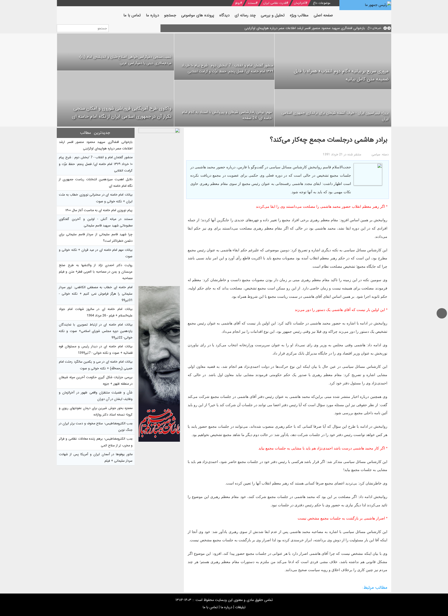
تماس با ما (210, 607)
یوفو (237, 3)
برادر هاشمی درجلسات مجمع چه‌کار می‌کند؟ (328, 140)
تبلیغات (240, 607)
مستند (252, 3)
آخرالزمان (299, 3)
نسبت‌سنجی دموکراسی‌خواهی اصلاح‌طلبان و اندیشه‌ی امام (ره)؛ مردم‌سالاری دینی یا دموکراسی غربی (125, 60)
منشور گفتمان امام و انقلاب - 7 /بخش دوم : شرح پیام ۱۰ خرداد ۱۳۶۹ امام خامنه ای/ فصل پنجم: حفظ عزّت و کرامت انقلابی (227, 68)
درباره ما (226, 607)
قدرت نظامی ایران (274, 3)
